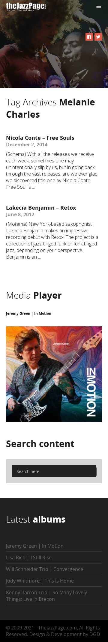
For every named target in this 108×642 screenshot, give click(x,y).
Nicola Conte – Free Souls (40, 137)
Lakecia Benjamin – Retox (41, 207)
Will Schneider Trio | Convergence (44, 569)
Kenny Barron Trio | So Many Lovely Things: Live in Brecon (46, 595)
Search (40, 443)
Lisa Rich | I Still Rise (29, 557)
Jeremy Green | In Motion (28, 313)
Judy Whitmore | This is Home (40, 581)
